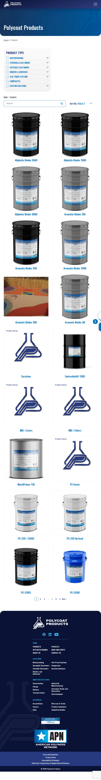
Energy (35, 686)
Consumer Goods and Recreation (59, 689)
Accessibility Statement (50, 760)
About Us (36, 652)
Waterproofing (16, 58)
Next (65, 599)
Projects (55, 646)
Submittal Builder (58, 709)
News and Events (58, 649)
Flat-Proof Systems (19, 76)
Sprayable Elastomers (20, 63)
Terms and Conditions (50, 754)
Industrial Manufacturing (57, 684)
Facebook (44, 634)
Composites (15, 81)
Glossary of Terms (58, 703)
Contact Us (56, 652)
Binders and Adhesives (37, 672)
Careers (36, 706)
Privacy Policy (50, 757)
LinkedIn (50, 634)
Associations (38, 703)
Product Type (15, 52)
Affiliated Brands (40, 649)
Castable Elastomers (19, 67)
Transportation (39, 692)
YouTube (56, 634)
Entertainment (57, 694)
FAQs (35, 709)
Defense (36, 689)
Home (6, 40)
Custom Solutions (18, 86)
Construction (38, 683)
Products (13, 97)
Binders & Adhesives (19, 72)
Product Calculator (58, 706)
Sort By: (73, 103)
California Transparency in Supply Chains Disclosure (50, 763)
